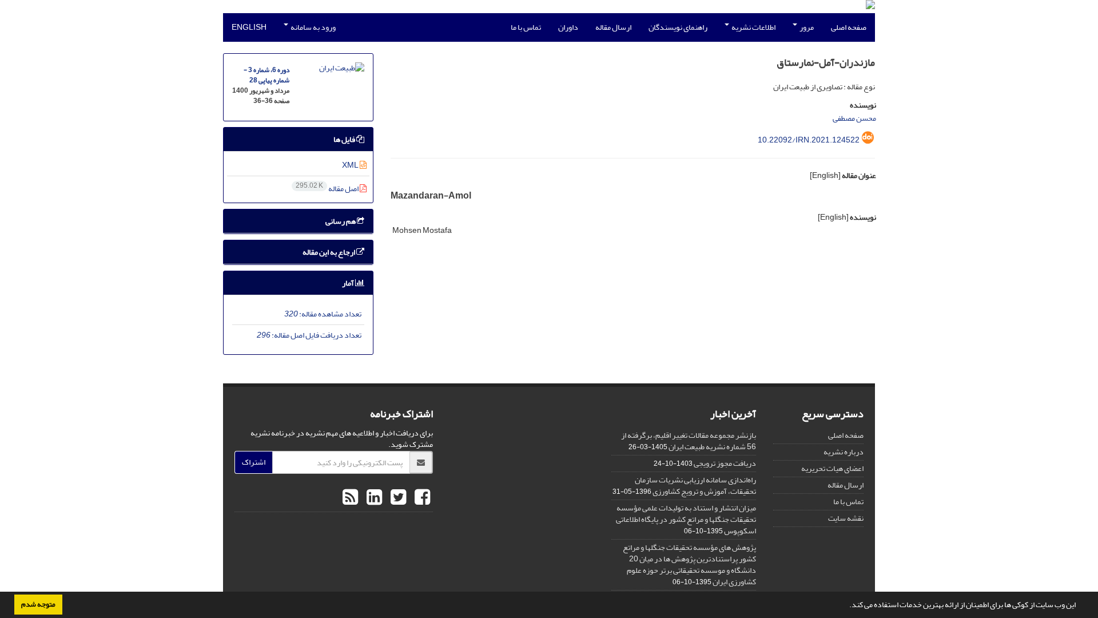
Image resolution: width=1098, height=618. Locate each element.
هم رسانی (341, 221)
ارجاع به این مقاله (329, 252)
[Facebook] (421, 497)
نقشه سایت (846, 518)
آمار (348, 283)
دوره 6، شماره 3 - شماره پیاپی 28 (266, 75)
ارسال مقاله (613, 27)
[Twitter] (397, 497)
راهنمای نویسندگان (678, 27)
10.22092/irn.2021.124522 (809, 140)
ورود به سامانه (312, 27)
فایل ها (344, 139)
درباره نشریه (844, 451)
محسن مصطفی (854, 118)
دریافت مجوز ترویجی (725, 463)
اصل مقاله (328, 188)
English (249, 27)
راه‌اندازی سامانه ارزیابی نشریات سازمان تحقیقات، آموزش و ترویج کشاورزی (695, 485)
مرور (806, 27)
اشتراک (253, 462)
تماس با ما (526, 27)
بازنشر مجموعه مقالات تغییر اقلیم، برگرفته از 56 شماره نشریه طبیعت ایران (688, 440)
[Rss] (350, 497)
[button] (846, 606)
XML (351, 165)
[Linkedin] (373, 497)
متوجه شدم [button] (38, 604)
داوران (568, 27)
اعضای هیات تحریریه (832, 468)
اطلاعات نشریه (752, 27)
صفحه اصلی (848, 27)
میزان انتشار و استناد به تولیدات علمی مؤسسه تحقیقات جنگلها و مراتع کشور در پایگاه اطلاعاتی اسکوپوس (686, 519)
